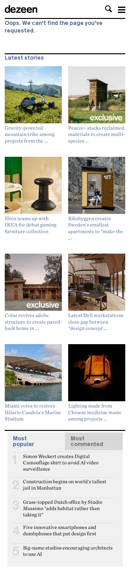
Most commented (87, 441)
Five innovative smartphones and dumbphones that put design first (59, 530)
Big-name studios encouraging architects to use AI (68, 550)
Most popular (23, 441)
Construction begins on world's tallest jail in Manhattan (64, 484)
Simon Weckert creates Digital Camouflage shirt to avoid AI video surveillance (60, 459)
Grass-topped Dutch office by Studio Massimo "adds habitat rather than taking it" (62, 504)
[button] (108, 8)
